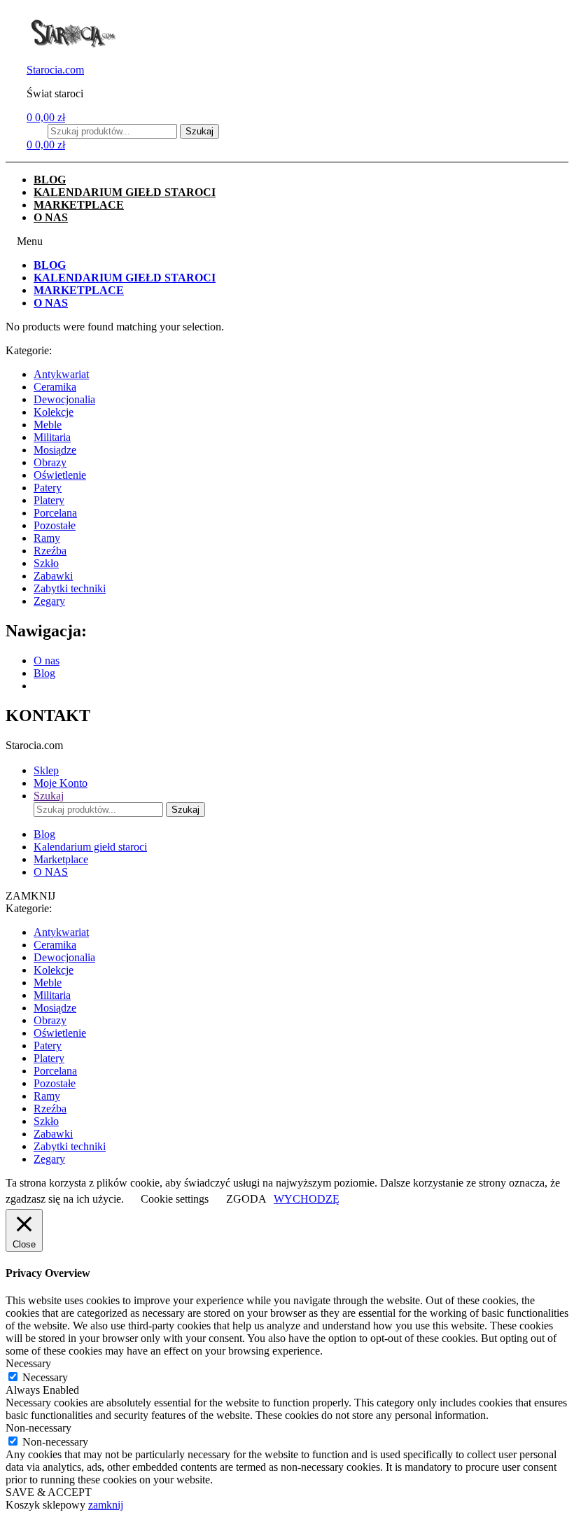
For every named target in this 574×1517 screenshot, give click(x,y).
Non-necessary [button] (38, 1428)
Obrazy (50, 462)
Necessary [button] (28, 1363)
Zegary (49, 601)
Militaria (52, 437)
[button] (287, 241)
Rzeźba (50, 551)
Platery (49, 500)
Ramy (47, 538)
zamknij (105, 1505)
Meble (48, 425)
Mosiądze (55, 450)
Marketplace (79, 205)
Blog (50, 180)
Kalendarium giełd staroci (125, 192)
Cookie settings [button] (175, 1199)
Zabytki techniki (70, 588)
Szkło (46, 563)
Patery (48, 488)
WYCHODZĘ (307, 1199)
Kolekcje (54, 412)
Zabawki (53, 576)
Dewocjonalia (64, 399)
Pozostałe (55, 525)
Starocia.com (55, 70)
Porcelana (55, 513)
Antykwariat (61, 374)
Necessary (45, 1377)
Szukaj (200, 131)
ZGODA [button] (246, 1199)
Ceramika (55, 387)
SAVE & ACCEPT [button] (49, 1492)
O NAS (51, 217)
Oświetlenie (60, 475)
